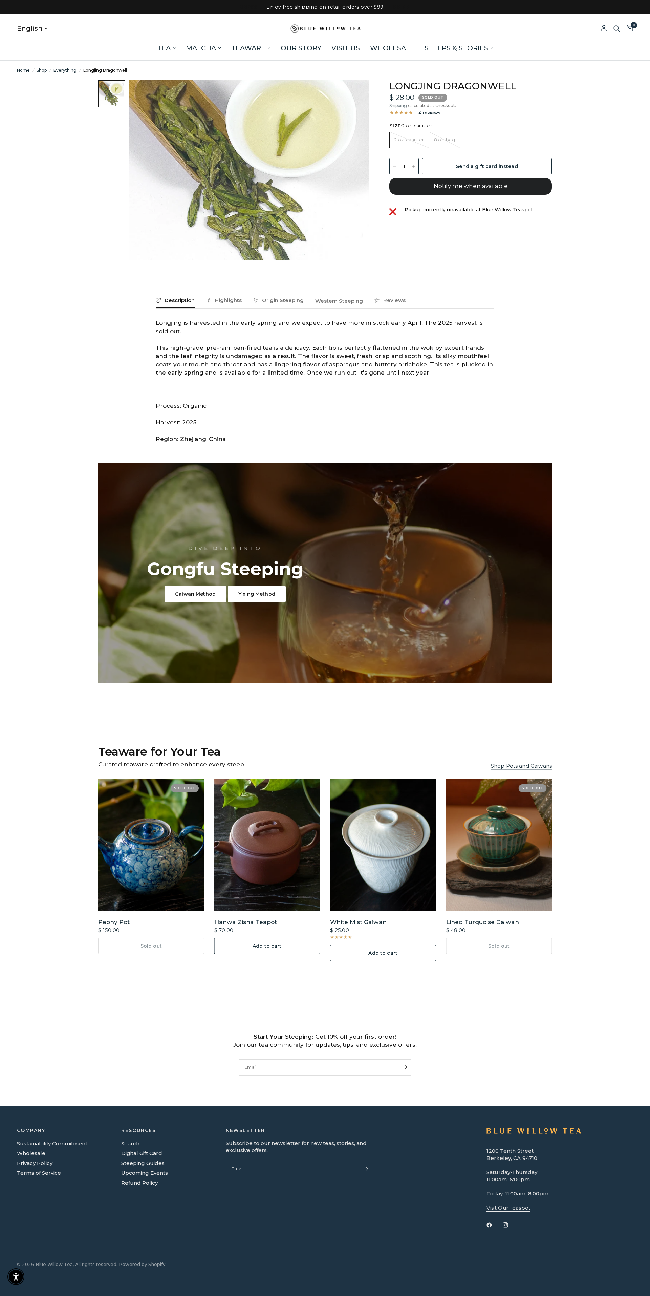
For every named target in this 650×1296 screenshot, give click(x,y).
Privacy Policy (34, 1163)
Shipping (398, 105)
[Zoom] (354, 94)
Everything (65, 70)
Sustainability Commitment (52, 1143)
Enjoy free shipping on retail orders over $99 (324, 7)
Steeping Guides (143, 1163)
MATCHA (201, 48)
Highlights (228, 300)
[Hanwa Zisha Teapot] (267, 845)
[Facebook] (493, 1224)
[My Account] (604, 29)
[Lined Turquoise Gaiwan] (499, 845)
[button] (195, 594)
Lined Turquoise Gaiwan (482, 921)
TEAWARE (248, 48)
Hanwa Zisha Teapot (245, 921)
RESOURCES (138, 1130)
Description (180, 300)
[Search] (616, 29)
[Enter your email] (404, 1067)
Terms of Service (39, 1173)
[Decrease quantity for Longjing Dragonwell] (395, 166)
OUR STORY (301, 48)
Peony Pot (114, 921)
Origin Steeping (283, 300)
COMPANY (31, 1130)
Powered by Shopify (142, 1264)
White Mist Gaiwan (358, 921)
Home (23, 70)
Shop (42, 70)
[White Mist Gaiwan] (383, 845)
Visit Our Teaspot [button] (508, 1208)
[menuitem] (166, 48)
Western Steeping (339, 301)
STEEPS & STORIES (456, 48)
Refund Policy (139, 1183)
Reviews (394, 300)
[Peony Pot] (151, 845)
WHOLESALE (392, 48)
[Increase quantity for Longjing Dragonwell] (413, 166)
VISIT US (345, 48)
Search (130, 1143)
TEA (164, 48)
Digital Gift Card (141, 1153)
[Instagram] (510, 1224)
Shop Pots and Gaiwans (521, 766)
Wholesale (31, 1153)
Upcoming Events (144, 1173)
